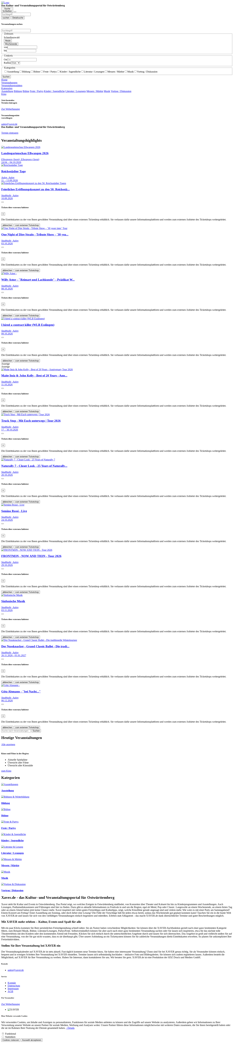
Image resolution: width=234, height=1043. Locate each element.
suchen (6, 18)
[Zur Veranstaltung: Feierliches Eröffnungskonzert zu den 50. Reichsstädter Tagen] (33, 183)
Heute (8, 40)
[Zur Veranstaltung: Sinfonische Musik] (12, 595)
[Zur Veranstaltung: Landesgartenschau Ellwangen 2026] (20, 147)
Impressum (13, 988)
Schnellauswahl (12, 37)
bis (5, 50)
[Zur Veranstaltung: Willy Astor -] (9, 273)
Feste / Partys (50, 71)
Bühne (36, 71)
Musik (130, 71)
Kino (3, 94)
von (6, 47)
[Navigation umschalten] (15, 11)
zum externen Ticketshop (27, 225)
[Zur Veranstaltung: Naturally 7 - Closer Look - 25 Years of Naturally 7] (28, 459)
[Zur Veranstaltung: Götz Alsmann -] (10, 685)
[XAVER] (5, 2)
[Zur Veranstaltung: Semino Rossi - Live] (12, 504)
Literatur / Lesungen (94, 71)
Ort (5, 59)
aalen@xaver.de (16, 970)
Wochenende (11, 44)
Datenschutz (14, 985)
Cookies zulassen (11, 1040)
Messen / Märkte (115, 71)
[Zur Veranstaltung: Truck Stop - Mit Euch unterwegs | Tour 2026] (25, 414)
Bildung (26, 71)
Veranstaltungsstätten (11, 85)
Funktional (10, 1033)
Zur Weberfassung (10, 109)
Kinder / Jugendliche (70, 71)
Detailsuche (17, 18)
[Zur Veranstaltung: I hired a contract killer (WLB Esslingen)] (23, 318)
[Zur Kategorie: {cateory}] (9, 784)
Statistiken (10, 1037)
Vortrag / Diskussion (147, 71)
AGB (10, 991)
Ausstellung (13, 71)
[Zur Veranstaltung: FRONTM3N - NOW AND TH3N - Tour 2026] (26, 550)
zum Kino (6, 770)
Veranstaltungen (9, 82)
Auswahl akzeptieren (31, 1040)
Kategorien (6, 88)
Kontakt (12, 982)
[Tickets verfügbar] (2, 202)
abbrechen (7, 225)
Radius (7, 62)
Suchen (6, 77)
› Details (70, 1028)
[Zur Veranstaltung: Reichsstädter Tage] (12, 165)
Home (4, 79)
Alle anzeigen (8, 744)
